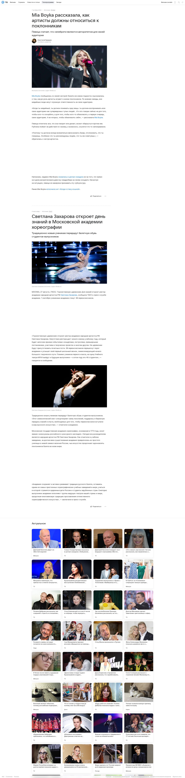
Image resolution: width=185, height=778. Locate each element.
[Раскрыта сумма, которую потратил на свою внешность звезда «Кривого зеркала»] (46, 635)
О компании (9, 776)
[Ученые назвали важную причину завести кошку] (138, 697)
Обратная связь (177, 776)
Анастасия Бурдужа (45, 40)
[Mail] (3, 2)
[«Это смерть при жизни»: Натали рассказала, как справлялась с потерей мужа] (138, 543)
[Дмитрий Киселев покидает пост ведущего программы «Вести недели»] (107, 543)
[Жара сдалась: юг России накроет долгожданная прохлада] (107, 758)
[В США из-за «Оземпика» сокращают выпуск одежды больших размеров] (138, 574)
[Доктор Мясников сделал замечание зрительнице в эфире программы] (138, 604)
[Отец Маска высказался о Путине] (107, 635)
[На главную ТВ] (6, 2)
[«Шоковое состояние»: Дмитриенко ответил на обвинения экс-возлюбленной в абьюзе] (77, 727)
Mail (3, 776)
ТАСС (50, 211)
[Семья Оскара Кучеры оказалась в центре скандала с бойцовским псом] (77, 543)
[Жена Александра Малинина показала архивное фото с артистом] (138, 635)
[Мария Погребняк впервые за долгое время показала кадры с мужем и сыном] (46, 758)
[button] (69, 67)
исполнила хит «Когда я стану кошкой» (63, 189)
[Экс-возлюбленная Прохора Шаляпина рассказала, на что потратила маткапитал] (107, 604)
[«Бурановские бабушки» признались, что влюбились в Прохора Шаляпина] (46, 727)
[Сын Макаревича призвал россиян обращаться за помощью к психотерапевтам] (77, 635)
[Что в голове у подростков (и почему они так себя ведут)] (77, 697)
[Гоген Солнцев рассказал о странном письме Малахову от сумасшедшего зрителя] (138, 666)
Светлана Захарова (69, 295)
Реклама (16, 776)
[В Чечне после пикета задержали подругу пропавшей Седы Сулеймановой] (46, 666)
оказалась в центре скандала (70, 177)
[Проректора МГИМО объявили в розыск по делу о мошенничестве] (138, 758)
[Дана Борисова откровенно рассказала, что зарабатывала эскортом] (107, 666)
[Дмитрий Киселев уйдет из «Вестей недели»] (46, 543)
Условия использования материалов (160, 776)
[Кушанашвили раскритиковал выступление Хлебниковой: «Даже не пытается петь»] (77, 574)
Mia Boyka (36, 96)
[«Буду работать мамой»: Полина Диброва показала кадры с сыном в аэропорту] (107, 697)
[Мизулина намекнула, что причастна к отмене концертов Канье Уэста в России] (46, 574)
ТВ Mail (53, 10)
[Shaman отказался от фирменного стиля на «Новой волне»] (107, 727)
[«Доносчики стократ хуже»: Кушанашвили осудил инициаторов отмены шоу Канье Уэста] (77, 666)
